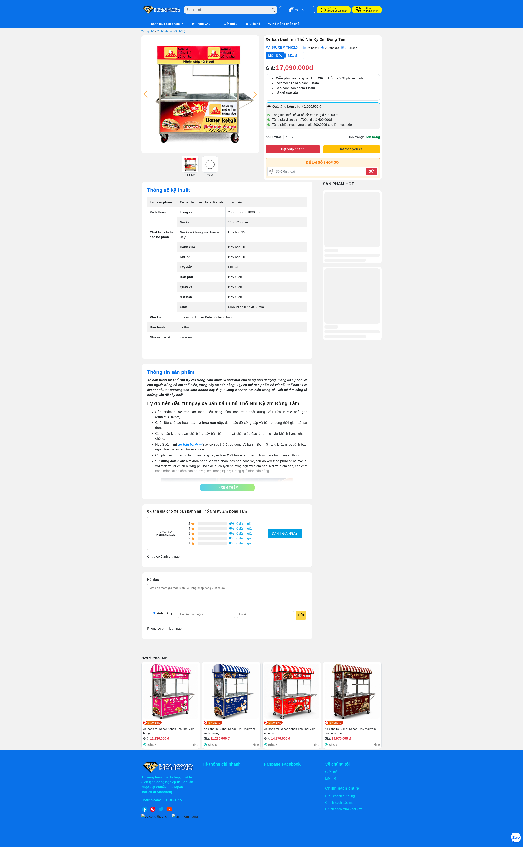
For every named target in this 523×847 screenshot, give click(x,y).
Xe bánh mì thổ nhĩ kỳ (171, 31)
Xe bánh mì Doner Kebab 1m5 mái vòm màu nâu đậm (350, 731)
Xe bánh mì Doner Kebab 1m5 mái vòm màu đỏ (289, 731)
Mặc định (294, 55)
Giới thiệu (230, 23)
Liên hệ (255, 23)
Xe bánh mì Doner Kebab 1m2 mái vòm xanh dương (229, 731)
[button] (227, 487)
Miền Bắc (275, 55)
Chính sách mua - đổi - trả (343, 809)
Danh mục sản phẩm (165, 23)
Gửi (371, 171)
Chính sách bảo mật (339, 802)
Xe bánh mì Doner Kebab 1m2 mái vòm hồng (168, 731)
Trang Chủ (203, 23)
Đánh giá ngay (285, 533)
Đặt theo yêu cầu (352, 149)
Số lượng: (274, 137)
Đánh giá (332, 47)
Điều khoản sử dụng (340, 796)
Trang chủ (147, 31)
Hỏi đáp (351, 47)
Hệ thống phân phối (286, 23)
